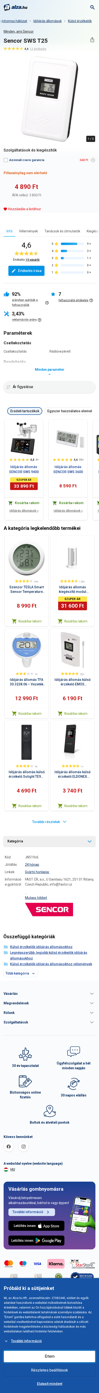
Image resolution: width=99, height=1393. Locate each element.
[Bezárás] (94, 1250)
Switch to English (49, 1366)
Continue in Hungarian (49, 1378)
